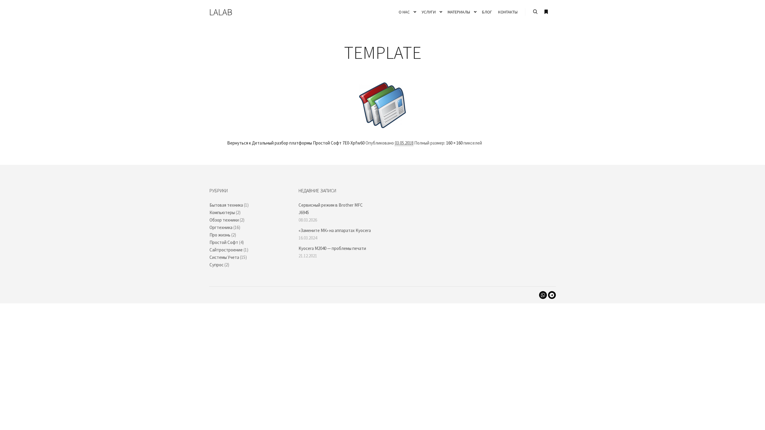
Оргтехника (220, 227)
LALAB (220, 12)
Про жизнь (219, 235)
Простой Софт (223, 242)
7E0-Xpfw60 (353, 143)
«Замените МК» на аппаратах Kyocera (335, 230)
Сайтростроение (226, 250)
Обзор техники (224, 220)
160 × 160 (454, 143)
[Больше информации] (546, 12)
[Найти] (535, 12)
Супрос (216, 265)
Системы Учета (224, 257)
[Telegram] (552, 295)
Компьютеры (222, 212)
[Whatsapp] (543, 295)
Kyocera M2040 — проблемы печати (332, 248)
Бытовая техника (226, 205)
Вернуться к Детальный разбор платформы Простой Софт (284, 143)
